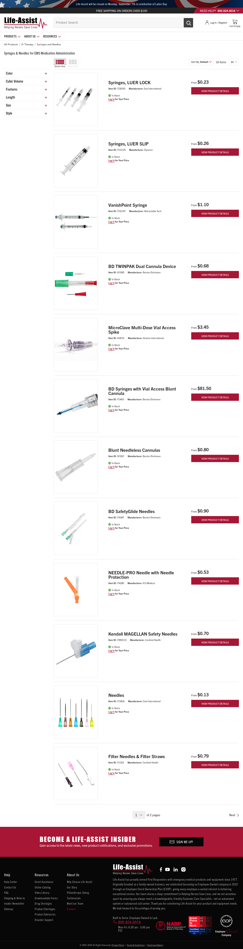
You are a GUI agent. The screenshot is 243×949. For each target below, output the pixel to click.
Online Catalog (43, 887)
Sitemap (8, 909)
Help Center (10, 881)
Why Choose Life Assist (79, 881)
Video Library (42, 892)
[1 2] (139, 815)
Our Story (72, 887)
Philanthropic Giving (78, 892)
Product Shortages (45, 909)
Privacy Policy (118, 945)
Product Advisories (45, 914)
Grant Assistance (44, 881)
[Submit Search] (184, 21)
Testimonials (74, 898)
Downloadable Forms (46, 898)
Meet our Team (75, 903)
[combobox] (123, 23)
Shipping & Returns (14, 898)
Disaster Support (44, 919)
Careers (71, 909)
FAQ (6, 892)
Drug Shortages (43, 903)
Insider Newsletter (14, 903)
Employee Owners (155, 945)
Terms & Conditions (136, 945)
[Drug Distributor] (170, 925)
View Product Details (215, 91)
